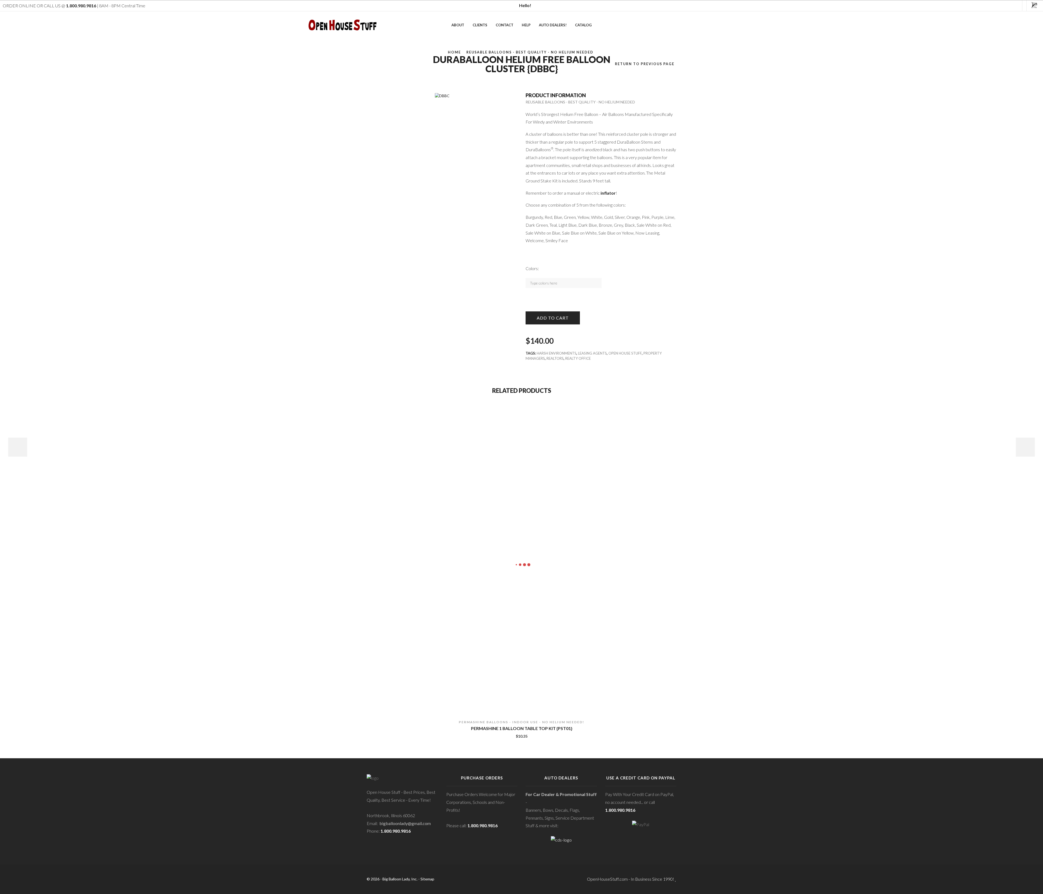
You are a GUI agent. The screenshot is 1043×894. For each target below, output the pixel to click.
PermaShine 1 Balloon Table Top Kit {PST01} (521, 728)
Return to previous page (644, 64)
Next (1025, 447)
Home (454, 52)
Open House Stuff (625, 353)
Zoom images (378, 83)
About (457, 25)
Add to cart (553, 317)
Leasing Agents (592, 353)
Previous (17, 447)
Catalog (583, 25)
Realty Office (578, 358)
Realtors (555, 358)
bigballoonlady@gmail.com (405, 823)
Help (526, 25)
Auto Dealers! (553, 25)
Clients (480, 25)
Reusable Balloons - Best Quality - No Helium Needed (529, 52)
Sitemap (427, 879)
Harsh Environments (556, 353)
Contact (504, 25)
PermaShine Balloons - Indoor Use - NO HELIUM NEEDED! (521, 722)
